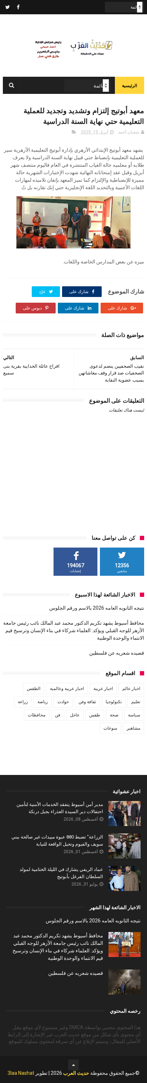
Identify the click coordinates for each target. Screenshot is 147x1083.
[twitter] (7, 7)
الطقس (33, 688)
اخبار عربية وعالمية (67, 688)
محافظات (36, 714)
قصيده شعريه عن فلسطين (116, 653)
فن (57, 714)
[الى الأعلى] (73, 1064)
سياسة (134, 714)
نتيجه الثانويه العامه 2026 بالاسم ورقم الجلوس (96, 608)
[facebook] (18, 7)
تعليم (135, 701)
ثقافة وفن (87, 701)
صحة (114, 714)
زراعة (23, 701)
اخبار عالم (131, 688)
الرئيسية (129, 85)
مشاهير (133, 728)
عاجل (75, 714)
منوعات (110, 728)
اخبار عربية (103, 688)
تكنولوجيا (114, 701)
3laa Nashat (20, 1073)
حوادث (63, 701)
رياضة (42, 701)
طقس (94, 714)
